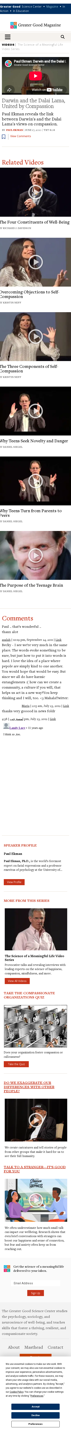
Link (58, 640)
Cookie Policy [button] (16, 1392)
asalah (6, 640)
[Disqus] (35, 768)
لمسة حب (16, 719)
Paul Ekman (14, 130)
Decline (35, 1415)
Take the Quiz (16, 1064)
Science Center (32, 6)
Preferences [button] (36, 1396)
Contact (55, 1347)
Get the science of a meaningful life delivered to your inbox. (38, 1268)
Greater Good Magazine (35, 25)
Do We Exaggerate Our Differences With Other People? (29, 1086)
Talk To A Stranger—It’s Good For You (35, 1168)
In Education (21, 11)
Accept (36, 1406)
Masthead (33, 1347)
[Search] (63, 36)
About (14, 1347)
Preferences (35, 1424)
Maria (26, 706)
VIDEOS (8, 44)
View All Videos (17, 981)
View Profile (14, 882)
